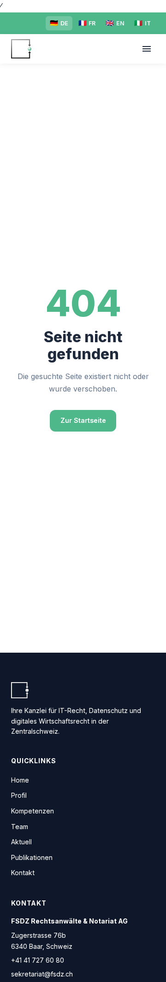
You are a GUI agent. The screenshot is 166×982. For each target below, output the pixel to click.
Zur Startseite (83, 420)
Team (19, 826)
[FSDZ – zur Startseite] (21, 48)
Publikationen (32, 857)
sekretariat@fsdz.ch (42, 974)
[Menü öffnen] (146, 49)
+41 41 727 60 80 (37, 960)
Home (20, 780)
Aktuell (21, 842)
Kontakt (23, 873)
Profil (19, 795)
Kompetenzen (32, 811)
